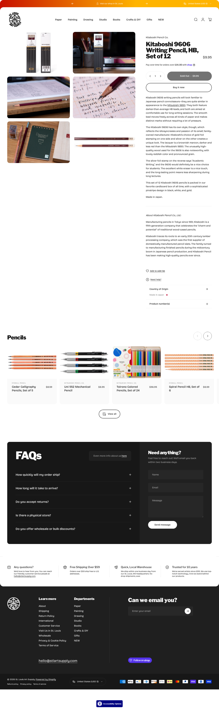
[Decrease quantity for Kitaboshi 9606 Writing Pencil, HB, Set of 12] (149, 76)
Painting (79, 611)
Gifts (77, 635)
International (46, 620)
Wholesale (45, 635)
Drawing (79, 616)
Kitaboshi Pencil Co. (157, 37)
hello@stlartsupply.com (25, 576)
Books (77, 625)
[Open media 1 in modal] (38, 53)
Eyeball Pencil (19, 383)
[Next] (146, 3)
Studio (78, 620)
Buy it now (179, 87)
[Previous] (72, 3)
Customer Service (49, 625)
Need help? (155, 279)
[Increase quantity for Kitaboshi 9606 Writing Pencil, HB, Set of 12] (161, 76)
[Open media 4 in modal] (104, 97)
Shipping (44, 611)
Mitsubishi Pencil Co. (74, 383)
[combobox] (198, 3)
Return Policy (46, 616)
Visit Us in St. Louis (50, 630)
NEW (77, 640)
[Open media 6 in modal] (104, 142)
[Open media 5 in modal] (38, 142)
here (124, 455)
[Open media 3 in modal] (38, 97)
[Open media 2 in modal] (104, 53)
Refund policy (12, 684)
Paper (77, 606)
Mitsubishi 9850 (176, 105)
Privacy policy (25, 684)
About (42, 606)
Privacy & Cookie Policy (52, 640)
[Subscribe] (188, 611)
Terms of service (39, 684)
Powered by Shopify (46, 679)
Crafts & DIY (81, 630)
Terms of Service (48, 645)
